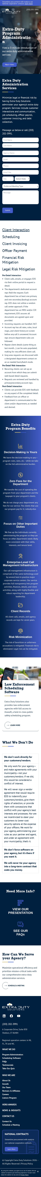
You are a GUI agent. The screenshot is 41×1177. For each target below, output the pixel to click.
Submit (7, 210)
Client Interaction (16, 229)
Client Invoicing (14, 243)
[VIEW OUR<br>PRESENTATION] (20, 903)
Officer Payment (14, 250)
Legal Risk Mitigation (18, 269)
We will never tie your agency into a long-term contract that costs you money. (20, 866)
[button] (37, 13)
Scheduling (11, 236)
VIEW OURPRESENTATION (20, 911)
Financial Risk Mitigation (13, 260)
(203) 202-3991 (32, 9)
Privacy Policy (27, 1163)
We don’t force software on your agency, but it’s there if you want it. (19, 853)
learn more (29, 4)
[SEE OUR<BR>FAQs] (20, 924)
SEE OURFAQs (20, 932)
